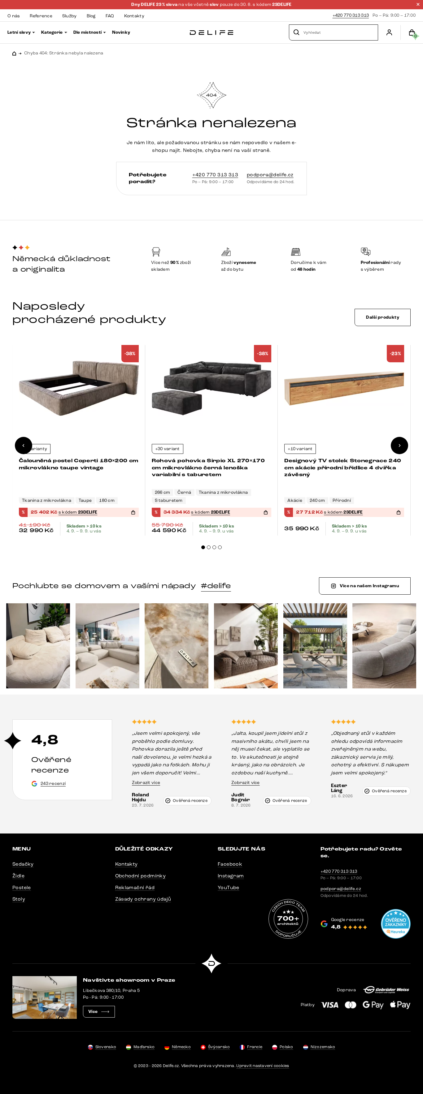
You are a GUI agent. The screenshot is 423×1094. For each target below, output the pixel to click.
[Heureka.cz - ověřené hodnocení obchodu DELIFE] (396, 924)
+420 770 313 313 (351, 15)
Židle (18, 876)
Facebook (230, 864)
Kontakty (126, 864)
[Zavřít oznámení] (418, 4)
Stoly (18, 899)
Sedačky (23, 864)
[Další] (399, 445)
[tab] (203, 547)
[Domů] (211, 32)
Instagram (231, 876)
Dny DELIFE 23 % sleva (154, 4)
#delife (216, 585)
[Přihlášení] (389, 32)
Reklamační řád (135, 887)
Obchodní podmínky (140, 876)
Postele (21, 887)
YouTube (228, 887)
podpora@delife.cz (270, 175)
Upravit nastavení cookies (262, 1065)
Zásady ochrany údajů (143, 899)
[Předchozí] (23, 445)
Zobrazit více (146, 782)
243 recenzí (53, 783)
